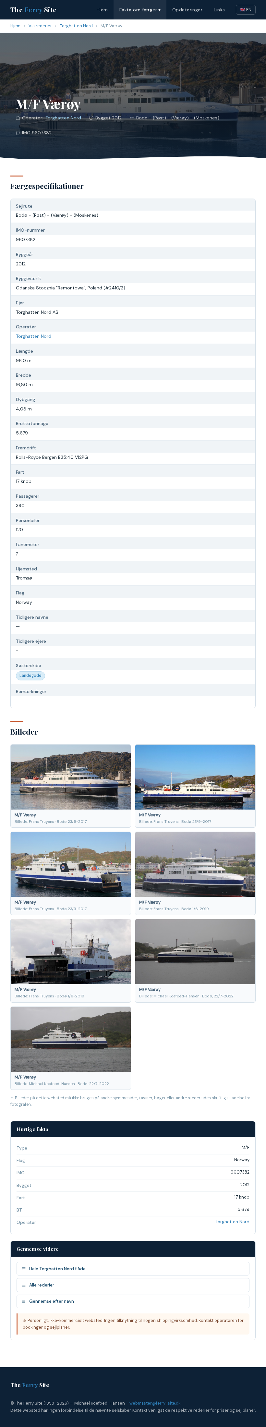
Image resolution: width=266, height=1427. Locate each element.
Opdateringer (187, 10)
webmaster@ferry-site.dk (154, 1403)
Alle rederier (41, 1285)
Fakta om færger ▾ (140, 10)
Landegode (30, 675)
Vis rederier (40, 26)
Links (219, 10)
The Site (33, 9)
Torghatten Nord (76, 26)
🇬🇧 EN (245, 9)
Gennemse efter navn (51, 1301)
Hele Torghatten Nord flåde (57, 1269)
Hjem (102, 10)
